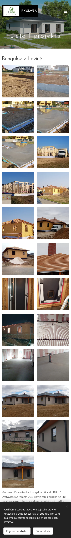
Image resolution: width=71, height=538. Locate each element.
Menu (65, 11)
